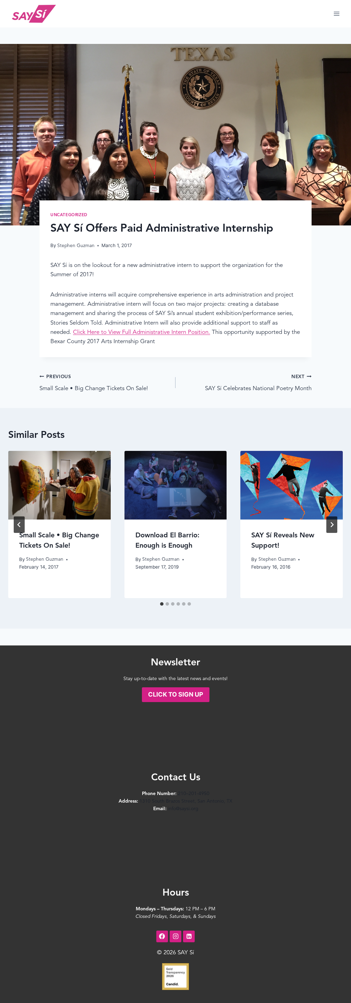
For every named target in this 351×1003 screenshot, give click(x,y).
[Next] (331, 524)
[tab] (162, 604)
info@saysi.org (183, 808)
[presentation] (59, 485)
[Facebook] (162, 936)
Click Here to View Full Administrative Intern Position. (141, 332)
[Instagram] (175, 936)
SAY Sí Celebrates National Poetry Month (258, 383)
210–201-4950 (193, 793)
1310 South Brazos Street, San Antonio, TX (186, 801)
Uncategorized (68, 215)
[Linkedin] (189, 936)
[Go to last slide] (19, 524)
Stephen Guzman (76, 246)
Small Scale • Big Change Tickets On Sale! (93, 383)
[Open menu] (336, 13)
